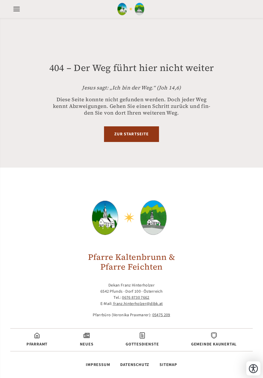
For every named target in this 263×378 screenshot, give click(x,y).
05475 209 (161, 315)
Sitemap (168, 364)
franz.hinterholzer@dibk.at (137, 304)
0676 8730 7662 (135, 297)
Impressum (98, 364)
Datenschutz (134, 364)
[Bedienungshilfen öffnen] (253, 368)
